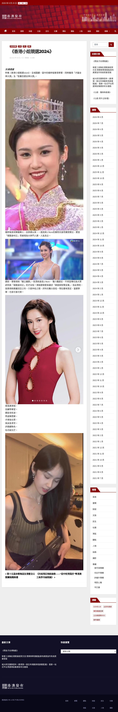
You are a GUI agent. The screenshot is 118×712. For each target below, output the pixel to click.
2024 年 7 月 (98, 264)
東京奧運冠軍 (98, 611)
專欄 (106, 31)
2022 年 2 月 (98, 435)
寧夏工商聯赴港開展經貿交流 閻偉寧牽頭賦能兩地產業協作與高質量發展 (103, 69)
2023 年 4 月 (98, 350)
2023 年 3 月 (98, 356)
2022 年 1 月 (98, 442)
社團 (55, 31)
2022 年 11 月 (98, 380)
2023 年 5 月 (98, 344)
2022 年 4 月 (98, 423)
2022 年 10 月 (98, 386)
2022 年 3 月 (98, 429)
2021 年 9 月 (98, 466)
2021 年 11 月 (98, 454)
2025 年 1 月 (98, 227)
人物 (81, 31)
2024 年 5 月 (98, 270)
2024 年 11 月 (98, 240)
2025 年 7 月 (98, 197)
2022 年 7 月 (98, 405)
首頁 (13, 31)
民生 (47, 31)
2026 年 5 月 (98, 136)
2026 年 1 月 (98, 160)
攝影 (97, 31)
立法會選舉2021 (99, 615)
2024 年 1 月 (98, 295)
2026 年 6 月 (98, 129)
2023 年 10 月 (98, 313)
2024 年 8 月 (98, 258)
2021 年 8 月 (98, 472)
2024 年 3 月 (98, 282)
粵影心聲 (98, 583)
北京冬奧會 (108, 607)
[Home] (5, 31)
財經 (30, 31)
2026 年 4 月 (98, 142)
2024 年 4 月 (98, 276)
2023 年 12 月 (98, 301)
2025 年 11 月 (98, 172)
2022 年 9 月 (98, 393)
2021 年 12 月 (98, 448)
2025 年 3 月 (98, 215)
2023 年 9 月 (98, 319)
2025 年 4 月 (98, 209)
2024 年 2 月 (98, 289)
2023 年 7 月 (98, 331)
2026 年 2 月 (98, 154)
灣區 (64, 31)
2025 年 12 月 (98, 166)
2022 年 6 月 (98, 411)
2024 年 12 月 (98, 233)
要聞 (22, 31)
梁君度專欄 (13, 46)
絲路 (89, 31)
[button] (115, 31)
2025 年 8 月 (98, 191)
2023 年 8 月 (98, 325)
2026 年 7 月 (98, 123)
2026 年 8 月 (98, 117)
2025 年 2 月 (98, 221)
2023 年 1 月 (98, 368)
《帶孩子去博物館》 (101, 61)
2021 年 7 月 (98, 478)
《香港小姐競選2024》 (32, 51)
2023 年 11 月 (98, 307)
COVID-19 (97, 607)
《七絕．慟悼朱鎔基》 (102, 92)
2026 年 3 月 (98, 148)
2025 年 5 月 (98, 203)
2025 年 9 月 (98, 184)
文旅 (39, 31)
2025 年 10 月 (98, 178)
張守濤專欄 (99, 568)
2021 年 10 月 (98, 460)
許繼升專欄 (99, 578)
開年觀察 (96, 620)
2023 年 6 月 (98, 338)
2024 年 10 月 (98, 246)
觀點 (72, 31)
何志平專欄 (99, 573)
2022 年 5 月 (98, 417)
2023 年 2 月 (98, 362)
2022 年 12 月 (98, 374)
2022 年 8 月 (98, 399)
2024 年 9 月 (98, 252)
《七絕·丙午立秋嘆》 (101, 98)
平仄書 (97, 587)
